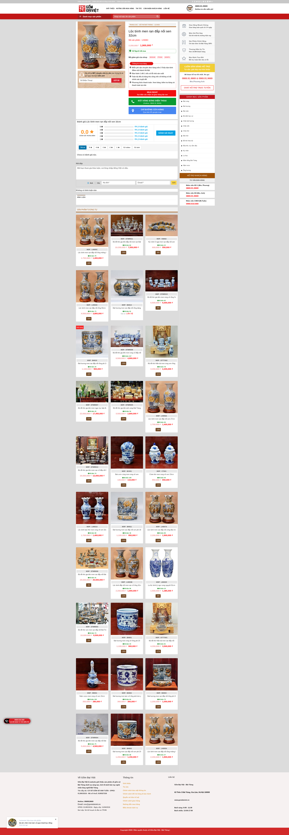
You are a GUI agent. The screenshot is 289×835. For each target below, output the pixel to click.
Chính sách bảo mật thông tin (134, 790)
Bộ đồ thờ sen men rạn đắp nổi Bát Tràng (93, 630)
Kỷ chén (186, 150)
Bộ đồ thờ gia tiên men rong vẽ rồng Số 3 (162, 297)
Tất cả (82, 147)
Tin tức (139, 8)
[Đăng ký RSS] (205, 1)
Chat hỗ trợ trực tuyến (197, 88)
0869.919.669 (19, 720)
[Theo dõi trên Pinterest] (203, 1)
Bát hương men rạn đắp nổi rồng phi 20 (161, 696)
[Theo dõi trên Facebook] (192, 1)
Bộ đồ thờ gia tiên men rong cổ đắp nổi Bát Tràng (131, 353)
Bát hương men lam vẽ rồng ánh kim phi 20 (129, 696)
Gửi (173, 183)
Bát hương (186, 106)
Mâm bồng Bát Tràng (190, 160)
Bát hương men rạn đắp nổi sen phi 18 (127, 530)
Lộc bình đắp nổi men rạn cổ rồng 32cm (127, 585)
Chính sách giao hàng (124, 1)
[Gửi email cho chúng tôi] (199, 1)
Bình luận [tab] (81, 197)
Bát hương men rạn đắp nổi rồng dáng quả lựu (130, 308)
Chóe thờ (186, 131)
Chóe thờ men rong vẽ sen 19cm (161, 474)
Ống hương (187, 170)
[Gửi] (157, 16)
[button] (86, 66)
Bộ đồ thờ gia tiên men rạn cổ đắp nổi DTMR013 (96, 470)
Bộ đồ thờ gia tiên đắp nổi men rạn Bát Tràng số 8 (131, 242)
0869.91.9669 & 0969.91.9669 (197, 78)
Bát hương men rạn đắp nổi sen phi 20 (127, 752)
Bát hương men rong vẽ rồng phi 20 (127, 641)
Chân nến (186, 126)
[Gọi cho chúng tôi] (201, 1)
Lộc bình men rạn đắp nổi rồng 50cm (92, 308)
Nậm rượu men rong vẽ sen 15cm (92, 696)
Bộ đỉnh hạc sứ (188, 116)
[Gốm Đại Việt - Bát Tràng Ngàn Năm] (90, 8)
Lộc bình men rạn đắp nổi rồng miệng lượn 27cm (96, 252)
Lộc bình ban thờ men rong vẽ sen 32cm (93, 530)
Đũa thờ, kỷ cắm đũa (190, 146)
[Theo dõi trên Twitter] (197, 1)
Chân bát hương (188, 121)
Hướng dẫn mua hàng (125, 8)
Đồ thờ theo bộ (188, 141)
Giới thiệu (110, 8)
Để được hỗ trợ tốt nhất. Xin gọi (197, 74)
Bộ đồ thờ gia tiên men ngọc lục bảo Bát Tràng (95, 408)
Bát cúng (186, 101)
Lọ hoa (185, 155)
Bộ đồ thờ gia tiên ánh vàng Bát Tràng (127, 408)
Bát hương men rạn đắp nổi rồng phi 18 (92, 363)
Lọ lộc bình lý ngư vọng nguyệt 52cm (161, 585)
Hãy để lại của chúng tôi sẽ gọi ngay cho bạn (104, 74)
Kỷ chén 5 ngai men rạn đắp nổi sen (161, 242)
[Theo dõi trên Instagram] (194, 1)
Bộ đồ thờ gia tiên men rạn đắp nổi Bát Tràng (94, 741)
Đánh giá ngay (165, 133)
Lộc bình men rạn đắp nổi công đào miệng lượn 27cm (167, 530)
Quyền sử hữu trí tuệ (131, 797)
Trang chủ (133, 25)
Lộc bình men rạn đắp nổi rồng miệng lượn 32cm (165, 752)
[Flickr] (212, 1)
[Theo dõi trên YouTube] (210, 1)
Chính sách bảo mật (84, 1)
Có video (126, 147)
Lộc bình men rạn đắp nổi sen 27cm (161, 419)
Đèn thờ (185, 136)
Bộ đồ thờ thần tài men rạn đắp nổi (161, 641)
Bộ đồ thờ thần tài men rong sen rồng (161, 363)
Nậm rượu (186, 165)
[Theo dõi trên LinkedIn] (207, 1)
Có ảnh (137, 147)
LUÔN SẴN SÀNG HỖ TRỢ (197, 66)
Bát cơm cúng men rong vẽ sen (127, 474)
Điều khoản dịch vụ (130, 808)
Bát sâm (186, 111)
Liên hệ (166, 8)
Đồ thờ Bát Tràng (146, 25)
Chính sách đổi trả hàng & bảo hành (103, 1)
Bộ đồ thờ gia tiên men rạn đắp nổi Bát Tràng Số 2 (96, 574)
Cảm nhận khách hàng (152, 8)
